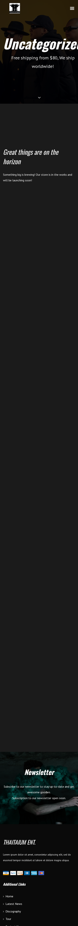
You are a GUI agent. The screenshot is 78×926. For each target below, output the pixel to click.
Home (9, 896)
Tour (8, 919)
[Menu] (72, 8)
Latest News (13, 904)
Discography (13, 911)
